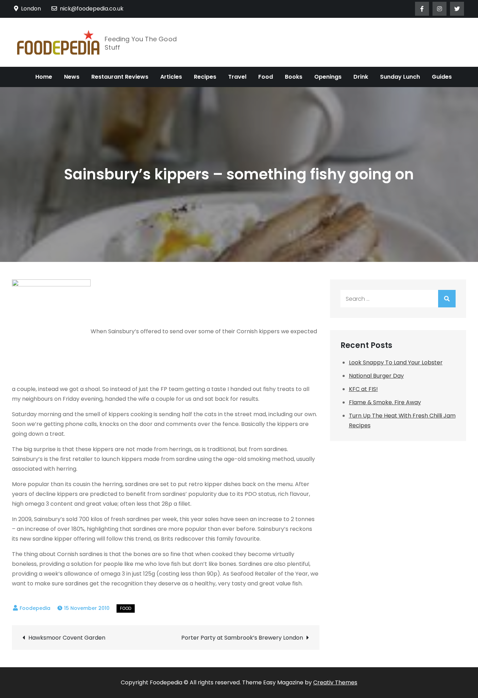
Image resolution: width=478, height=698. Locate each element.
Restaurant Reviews (119, 77)
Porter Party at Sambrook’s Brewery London (242, 638)
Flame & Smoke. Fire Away (385, 402)
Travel (237, 77)
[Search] (447, 298)
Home (43, 77)
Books (293, 77)
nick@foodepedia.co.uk (92, 9)
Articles (171, 77)
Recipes (205, 77)
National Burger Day (376, 376)
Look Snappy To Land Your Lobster (396, 362)
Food (265, 77)
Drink (360, 77)
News (71, 77)
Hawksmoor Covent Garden (66, 638)
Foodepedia (35, 608)
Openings (328, 77)
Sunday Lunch (400, 77)
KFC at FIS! (363, 389)
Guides (442, 77)
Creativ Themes (335, 682)
